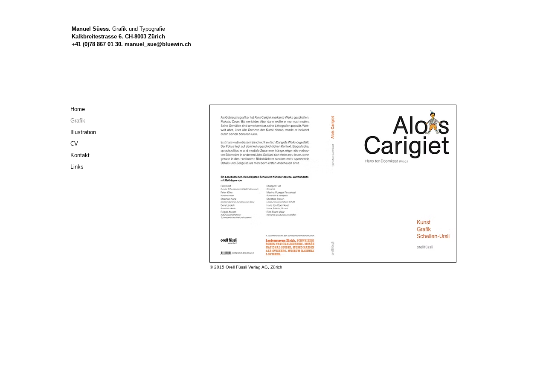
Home (77, 109)
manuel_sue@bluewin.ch (158, 44)
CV (74, 143)
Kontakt (80, 155)
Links (77, 167)
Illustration (83, 132)
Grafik (77, 120)
